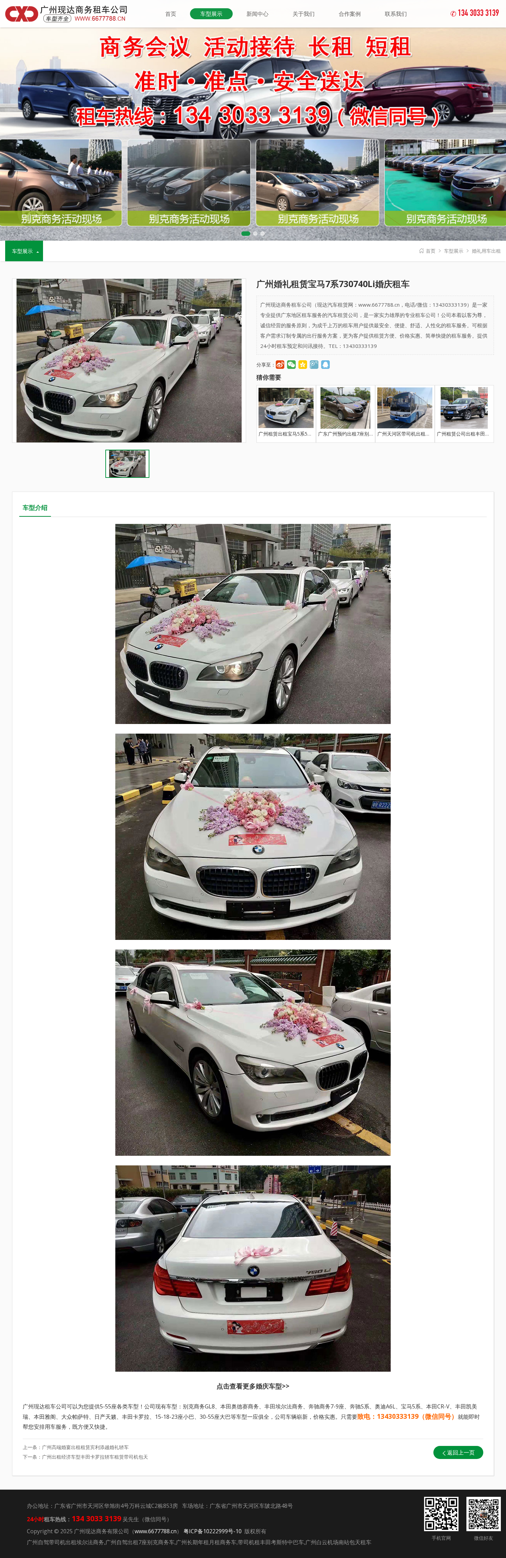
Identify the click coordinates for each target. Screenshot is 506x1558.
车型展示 (453, 251)
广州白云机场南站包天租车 (338, 1542)
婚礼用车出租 (486, 251)
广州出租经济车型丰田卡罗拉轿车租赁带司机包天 (95, 1456)
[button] (245, 233)
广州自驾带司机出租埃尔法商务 (65, 1542)
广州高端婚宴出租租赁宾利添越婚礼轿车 (85, 1447)
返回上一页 (461, 1452)
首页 (430, 251)
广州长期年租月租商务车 (206, 1542)
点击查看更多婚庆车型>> (253, 1386)
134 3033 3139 (475, 13)
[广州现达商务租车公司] (69, 13)
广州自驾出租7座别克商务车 (140, 1542)
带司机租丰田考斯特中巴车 (271, 1542)
